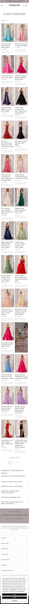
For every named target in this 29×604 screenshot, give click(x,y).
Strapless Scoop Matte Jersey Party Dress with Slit (7, 443)
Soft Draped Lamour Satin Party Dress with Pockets (7, 211)
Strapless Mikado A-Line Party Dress (21, 44)
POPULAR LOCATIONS (7, 570)
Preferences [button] (21, 591)
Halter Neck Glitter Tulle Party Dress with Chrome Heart (21, 110)
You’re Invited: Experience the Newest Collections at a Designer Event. (14, 1)
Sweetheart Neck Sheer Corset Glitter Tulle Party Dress (7, 244)
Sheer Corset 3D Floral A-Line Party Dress (6, 408)
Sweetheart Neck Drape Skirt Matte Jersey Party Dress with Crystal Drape (21, 444)
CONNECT (3, 538)
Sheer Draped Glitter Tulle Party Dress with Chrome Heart (7, 177)
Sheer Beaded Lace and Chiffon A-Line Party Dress (21, 176)
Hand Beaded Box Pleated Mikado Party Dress (7, 344)
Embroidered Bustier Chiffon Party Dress (20, 210)
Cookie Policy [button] (13, 589)
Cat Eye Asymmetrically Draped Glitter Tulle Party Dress (7, 144)
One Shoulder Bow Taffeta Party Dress (6, 45)
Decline (14, 597)
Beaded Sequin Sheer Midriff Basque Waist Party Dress (20, 409)
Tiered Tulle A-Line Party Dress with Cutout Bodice (7, 312)
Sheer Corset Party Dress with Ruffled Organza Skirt (21, 278)
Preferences (14, 600)
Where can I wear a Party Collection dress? (10, 491)
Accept (14, 594)
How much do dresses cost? (11, 497)
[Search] (23, 5)
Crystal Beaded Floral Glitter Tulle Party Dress (7, 376)
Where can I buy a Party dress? (12, 486)
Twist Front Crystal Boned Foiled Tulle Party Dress (20, 244)
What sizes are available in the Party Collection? (12, 503)
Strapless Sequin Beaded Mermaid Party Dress (21, 77)
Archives (4, 565)
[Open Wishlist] (26, 6)
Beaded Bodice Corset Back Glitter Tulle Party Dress (6, 278)
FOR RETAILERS (5, 559)
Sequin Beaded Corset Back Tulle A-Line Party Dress (21, 376)
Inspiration (4, 548)
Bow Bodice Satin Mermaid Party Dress (21, 143)
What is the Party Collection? (11, 481)
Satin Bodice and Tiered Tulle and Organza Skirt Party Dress (21, 312)
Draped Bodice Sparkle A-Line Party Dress (6, 109)
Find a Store (5, 543)
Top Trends (4, 554)
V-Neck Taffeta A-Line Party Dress (7, 76)
